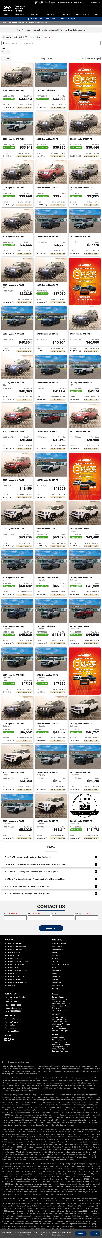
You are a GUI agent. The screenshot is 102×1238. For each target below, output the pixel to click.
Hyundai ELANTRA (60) (13, 943)
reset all (48, 37)
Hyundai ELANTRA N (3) (13, 949)
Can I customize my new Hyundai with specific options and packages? (36, 864)
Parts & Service (81, 14)
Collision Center (58, 970)
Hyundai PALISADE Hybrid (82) (16, 961)
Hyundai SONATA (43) (12, 973)
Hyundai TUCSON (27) (12, 980)
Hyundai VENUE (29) (12, 986)
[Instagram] (9, 1039)
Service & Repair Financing (62, 964)
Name (10, 914)
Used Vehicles (57, 946)
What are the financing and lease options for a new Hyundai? (32, 872)
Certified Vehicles (58, 949)
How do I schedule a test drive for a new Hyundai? (27, 886)
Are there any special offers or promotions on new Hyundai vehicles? (35, 879)
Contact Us (56, 976)
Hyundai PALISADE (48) (13, 958)
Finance (55, 958)
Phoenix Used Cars (11, 1031)
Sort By (82, 59)
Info (96, 14)
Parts (54, 967)
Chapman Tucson (10, 1025)
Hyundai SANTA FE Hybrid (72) (16, 970)
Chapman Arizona (11, 1022)
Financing (64, 14)
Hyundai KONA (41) (11, 955)
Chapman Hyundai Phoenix (20, 8)
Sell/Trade (50, 14)
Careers (55, 980)
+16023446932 (15, 1011)
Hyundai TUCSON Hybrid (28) (15, 982)
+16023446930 (15, 1005)
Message (82, 914)
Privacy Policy (57, 986)
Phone (54, 914)
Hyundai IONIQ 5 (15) (12, 952)
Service (55, 961)
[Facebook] (5, 1039)
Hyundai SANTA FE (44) (13, 967)
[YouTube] (13, 1039)
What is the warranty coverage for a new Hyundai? (27, 894)
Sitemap (55, 989)
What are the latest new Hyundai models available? (28, 857)
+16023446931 (16, 1008)
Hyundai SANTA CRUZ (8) (14, 964)
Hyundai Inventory (59, 943)
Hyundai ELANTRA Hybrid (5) (15, 946)
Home (5, 14)
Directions (56, 973)
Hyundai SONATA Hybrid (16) (15, 976)
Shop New (18, 14)
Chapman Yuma (10, 1028)
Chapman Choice (10, 1019)
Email (34, 914)
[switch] (5, 52)
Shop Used (34, 14)
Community (56, 982)
